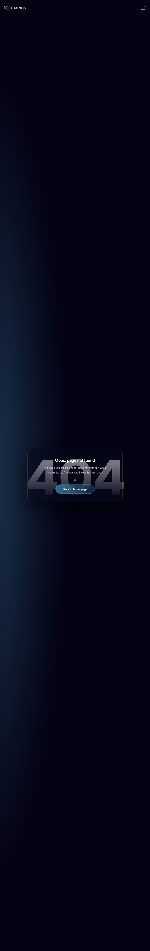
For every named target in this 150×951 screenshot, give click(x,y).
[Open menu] (143, 8)
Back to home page (75, 489)
